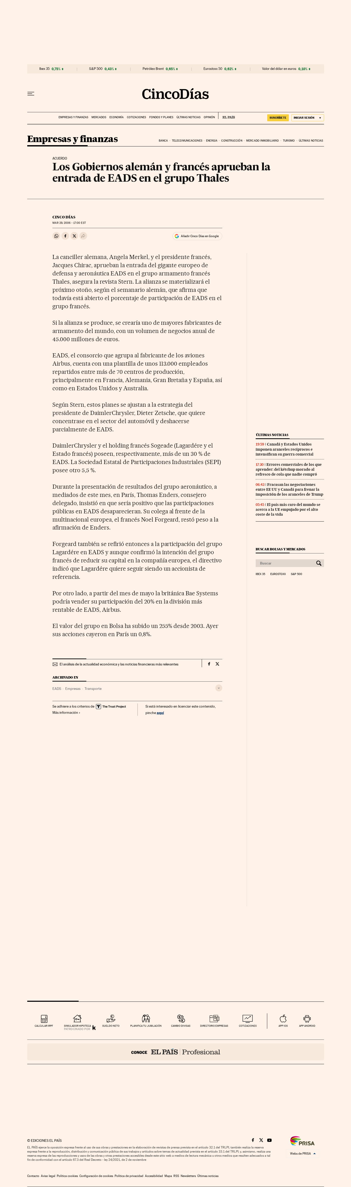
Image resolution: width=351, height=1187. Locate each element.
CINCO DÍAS (63, 217)
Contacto (33, 1175)
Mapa (168, 1175)
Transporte (93, 689)
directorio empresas (214, 1025)
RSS (176, 1175)
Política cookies (67, 1175)
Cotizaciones (136, 117)
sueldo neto (110, 1025)
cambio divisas (180, 1025)
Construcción (231, 140)
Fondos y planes (161, 117)
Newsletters (188, 1175)
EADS (56, 689)
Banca (163, 140)
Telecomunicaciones (187, 140)
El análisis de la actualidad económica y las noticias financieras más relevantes (119, 664)
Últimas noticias (188, 117)
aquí (160, 712)
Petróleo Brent (153, 69)
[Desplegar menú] (30, 94)
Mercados (98, 117)
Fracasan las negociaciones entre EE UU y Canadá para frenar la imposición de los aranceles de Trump (289, 489)
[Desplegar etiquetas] (218, 687)
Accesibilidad (154, 1175)
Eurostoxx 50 (213, 69)
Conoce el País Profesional (175, 1051)
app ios (283, 1025)
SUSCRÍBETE (278, 117)
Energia (211, 140)
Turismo (289, 140)
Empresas (72, 689)
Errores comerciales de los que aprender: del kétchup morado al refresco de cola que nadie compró (289, 469)
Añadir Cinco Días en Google (200, 236)
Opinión (209, 117)
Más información (65, 712)
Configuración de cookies (96, 1175)
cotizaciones (248, 1025)
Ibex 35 (44, 69)
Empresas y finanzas (73, 117)
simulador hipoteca (77, 1025)
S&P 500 (96, 69)
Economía (116, 117)
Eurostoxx (278, 574)
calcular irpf (44, 1025)
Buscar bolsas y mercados (280, 549)
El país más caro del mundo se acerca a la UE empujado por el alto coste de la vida (288, 509)
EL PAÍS (226, 115)
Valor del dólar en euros (279, 69)
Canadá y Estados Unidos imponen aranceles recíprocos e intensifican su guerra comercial (284, 449)
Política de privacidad (129, 1175)
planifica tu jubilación (146, 1025)
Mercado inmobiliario (262, 140)
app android (307, 1025)
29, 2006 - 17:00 (69, 223)
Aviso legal (48, 1175)
